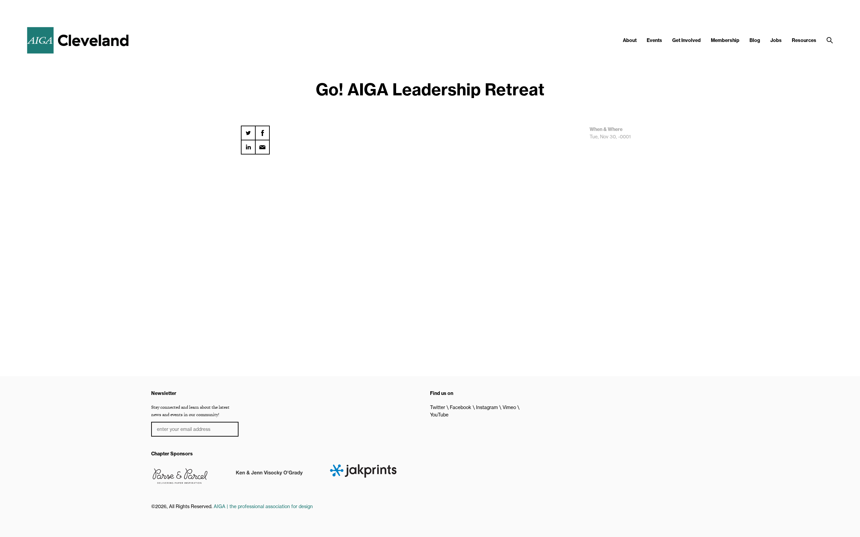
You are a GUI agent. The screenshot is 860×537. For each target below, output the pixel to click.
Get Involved (686, 40)
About (630, 40)
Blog (754, 40)
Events (654, 40)
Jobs (776, 40)
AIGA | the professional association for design (263, 506)
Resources (804, 40)
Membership (725, 40)
